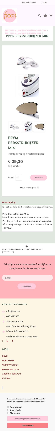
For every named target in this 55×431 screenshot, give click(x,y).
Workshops (8, 360)
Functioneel (16, 407)
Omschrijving (9, 202)
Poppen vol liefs (10, 369)
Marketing (15, 413)
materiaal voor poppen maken (23, 33)
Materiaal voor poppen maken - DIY (25, 30)
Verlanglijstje (29, 2)
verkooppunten (10, 364)
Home (4, 356)
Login (44, 2)
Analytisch (15, 410)
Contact (6, 378)
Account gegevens (11, 373)
